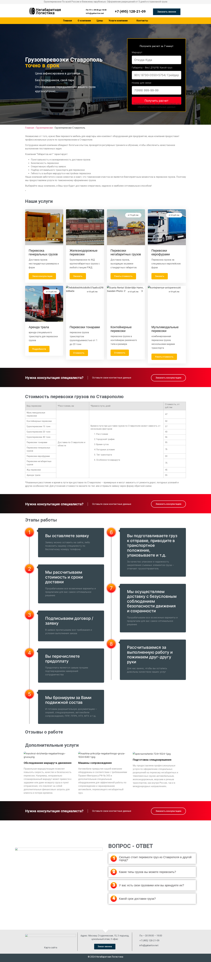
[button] (95, 10)
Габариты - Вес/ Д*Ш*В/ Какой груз (152, 67)
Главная (67, 20)
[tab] (152, 858)
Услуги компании (118, 20)
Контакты (142, 20)
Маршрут (137, 52)
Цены (100, 20)
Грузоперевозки (44, 128)
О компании (84, 20)
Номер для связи (141, 83)
